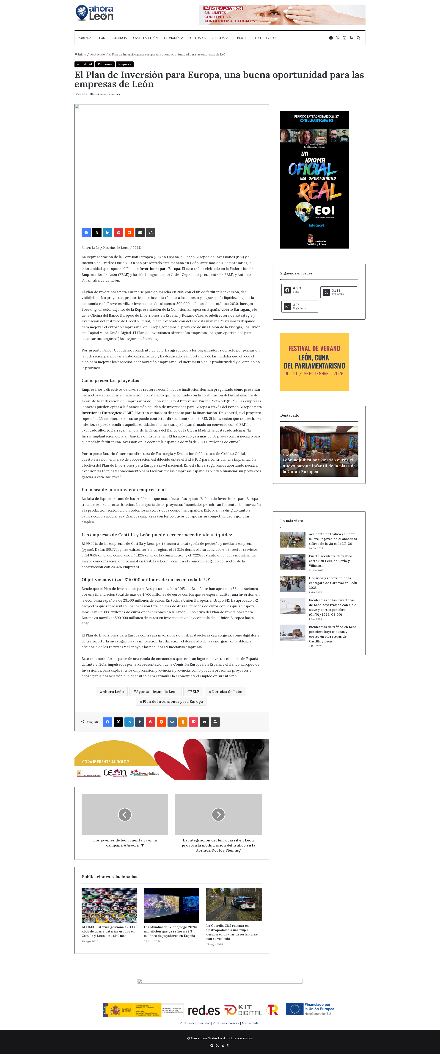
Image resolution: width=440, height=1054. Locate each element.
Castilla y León (145, 38)
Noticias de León (227, 691)
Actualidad (84, 64)
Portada (84, 38)
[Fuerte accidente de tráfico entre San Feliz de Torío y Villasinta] (292, 562)
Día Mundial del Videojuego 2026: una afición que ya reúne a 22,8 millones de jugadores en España (170, 931)
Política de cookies (226, 1023)
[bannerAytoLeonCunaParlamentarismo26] (314, 390)
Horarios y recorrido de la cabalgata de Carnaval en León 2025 (333, 583)
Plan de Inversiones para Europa (153, 268)
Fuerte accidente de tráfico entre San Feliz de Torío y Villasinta (330, 561)
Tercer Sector (264, 38)
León (101, 38)
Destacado (97, 54)
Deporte (240, 38)
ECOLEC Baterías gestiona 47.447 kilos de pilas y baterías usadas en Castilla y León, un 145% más (108, 931)
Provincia (119, 38)
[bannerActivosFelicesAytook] (171, 759)
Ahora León (113, 691)
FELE (194, 691)
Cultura (218, 38)
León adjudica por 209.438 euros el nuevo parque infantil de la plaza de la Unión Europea (319, 465)
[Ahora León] (95, 12)
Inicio (81, 54)
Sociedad (195, 38)
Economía (171, 38)
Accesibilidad (251, 1023)
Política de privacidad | (196, 1023)
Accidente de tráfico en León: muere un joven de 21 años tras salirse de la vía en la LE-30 (333, 539)
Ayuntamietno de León (157, 691)
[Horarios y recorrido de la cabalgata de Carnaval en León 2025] (292, 584)
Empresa (124, 64)
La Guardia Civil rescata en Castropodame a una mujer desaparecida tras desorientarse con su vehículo (232, 932)
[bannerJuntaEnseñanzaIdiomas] (314, 247)
